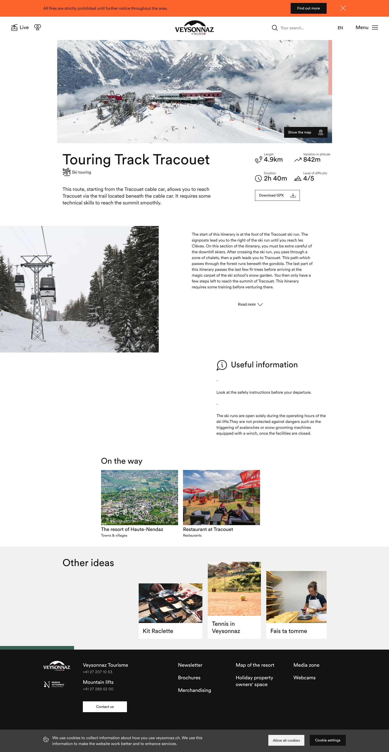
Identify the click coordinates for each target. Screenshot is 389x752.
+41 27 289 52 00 (98, 688)
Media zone (307, 665)
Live (24, 27)
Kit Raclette (158, 631)
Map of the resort (255, 665)
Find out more (308, 8)
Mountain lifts (98, 682)
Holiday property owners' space (254, 681)
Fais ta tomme (288, 631)
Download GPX (271, 195)
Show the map (299, 132)
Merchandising (194, 690)
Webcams (305, 678)
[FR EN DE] (343, 28)
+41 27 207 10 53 (97, 671)
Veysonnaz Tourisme (56, 666)
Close (343, 8)
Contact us (105, 707)
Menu (362, 27)
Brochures (189, 678)
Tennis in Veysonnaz (226, 627)
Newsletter (190, 665)
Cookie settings (327, 740)
